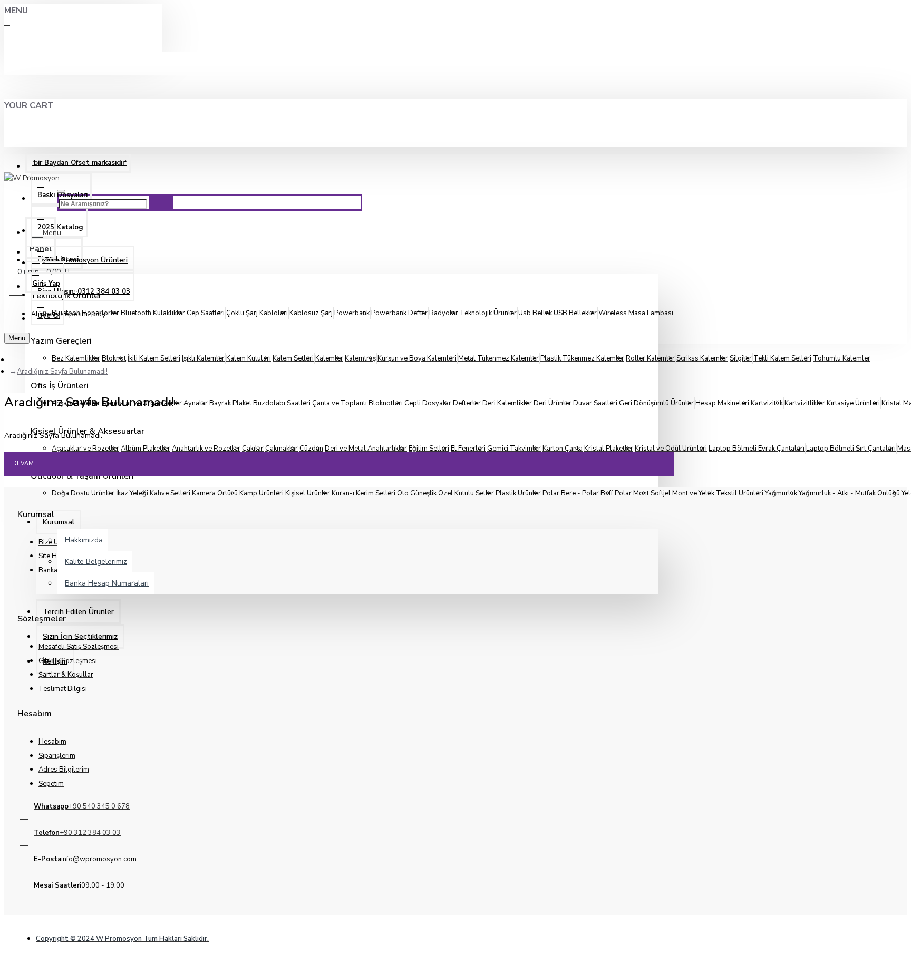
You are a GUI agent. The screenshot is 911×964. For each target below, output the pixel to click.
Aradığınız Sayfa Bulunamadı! (62, 371)
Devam (23, 464)
